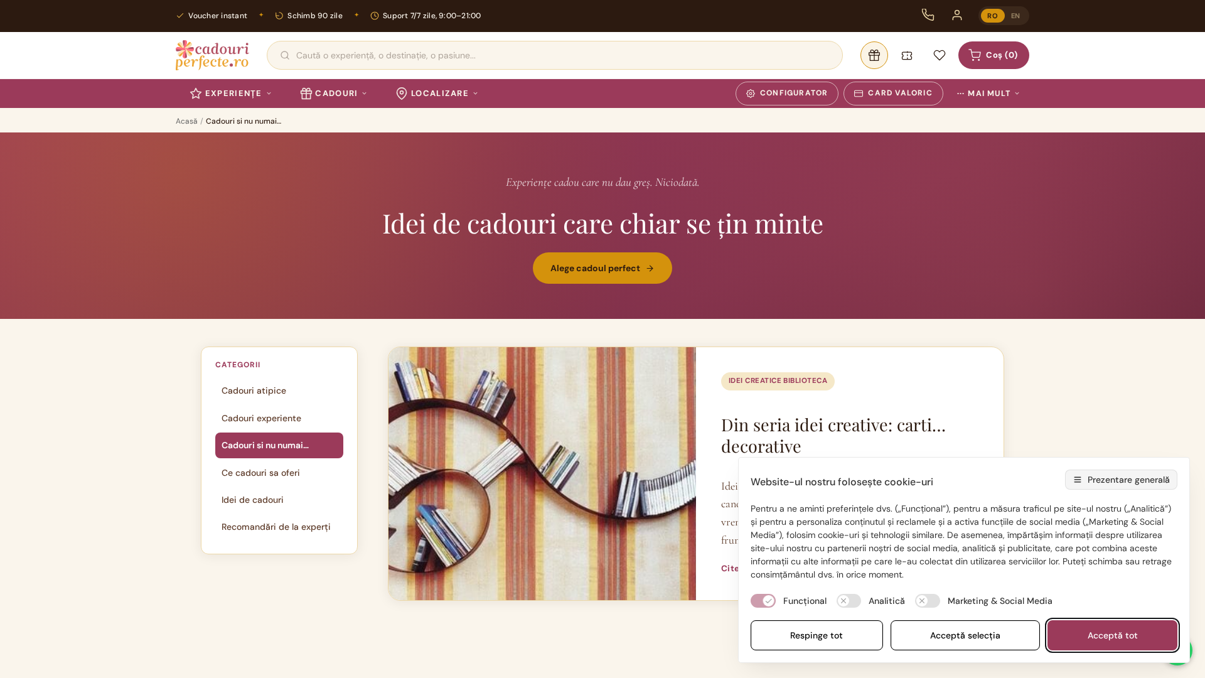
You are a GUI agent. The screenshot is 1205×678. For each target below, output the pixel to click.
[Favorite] (939, 55)
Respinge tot (816, 635)
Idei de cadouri (253, 499)
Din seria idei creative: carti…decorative (833, 435)
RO (992, 15)
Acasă (187, 121)
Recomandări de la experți (276, 526)
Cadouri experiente (261, 418)
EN (1015, 15)
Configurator (794, 93)
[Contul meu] (957, 15)
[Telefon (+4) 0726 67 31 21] (928, 15)
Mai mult (983, 94)
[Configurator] (874, 55)
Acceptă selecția (965, 635)
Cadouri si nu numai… (265, 445)
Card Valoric (900, 93)
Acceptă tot (1113, 635)
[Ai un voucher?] (907, 55)
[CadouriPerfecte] (212, 55)
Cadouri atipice (254, 390)
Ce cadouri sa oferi (261, 472)
